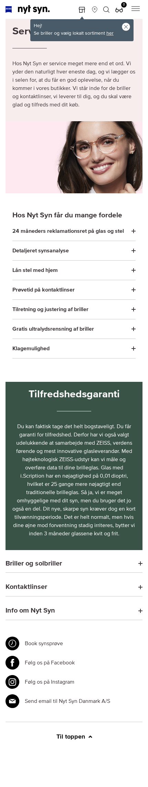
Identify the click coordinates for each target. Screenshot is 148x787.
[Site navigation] (135, 9)
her (110, 33)
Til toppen (71, 737)
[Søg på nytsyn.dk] (106, 10)
